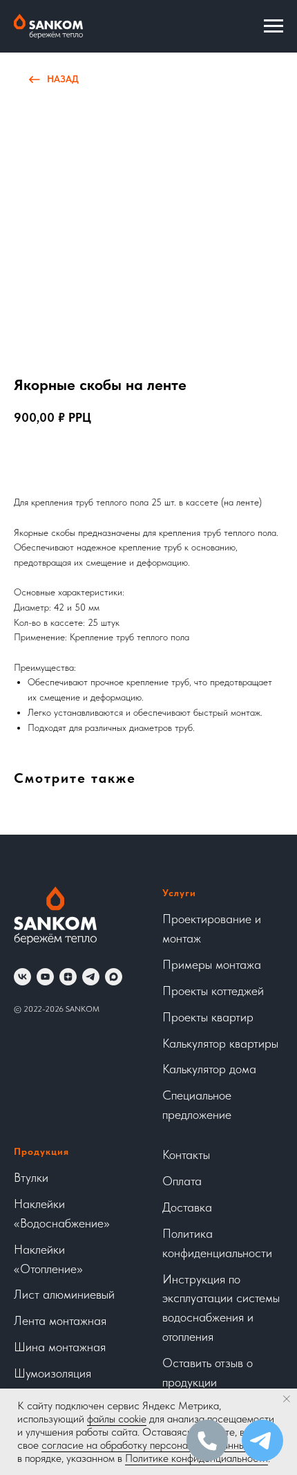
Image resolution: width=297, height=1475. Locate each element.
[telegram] (90, 976)
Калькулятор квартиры (220, 1043)
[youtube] (45, 976)
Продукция (41, 1151)
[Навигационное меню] (273, 26)
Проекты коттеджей (213, 990)
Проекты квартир (207, 1017)
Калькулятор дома (209, 1068)
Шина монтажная (60, 1346)
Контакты (186, 1154)
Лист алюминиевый (64, 1294)
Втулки (31, 1177)
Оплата (182, 1180)
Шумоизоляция (52, 1373)
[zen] (68, 976)
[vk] (22, 976)
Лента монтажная (60, 1320)
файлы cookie (116, 1418)
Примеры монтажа (211, 964)
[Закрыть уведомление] (287, 1399)
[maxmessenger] (113, 976)
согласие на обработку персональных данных (145, 1444)
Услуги (179, 892)
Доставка (187, 1207)
